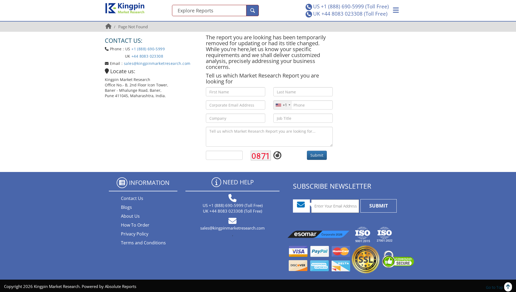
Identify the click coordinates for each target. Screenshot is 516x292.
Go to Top (495, 287)
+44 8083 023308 (146, 56)
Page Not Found (133, 26)
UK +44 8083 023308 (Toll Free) (350, 13)
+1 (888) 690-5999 (148, 48)
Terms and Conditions (143, 243)
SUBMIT (378, 205)
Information (149, 182)
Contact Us (132, 198)
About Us (130, 216)
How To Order (135, 225)
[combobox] (283, 105)
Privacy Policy (134, 234)
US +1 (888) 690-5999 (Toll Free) (351, 6)
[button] (396, 10)
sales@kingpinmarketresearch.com (157, 63)
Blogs (126, 207)
